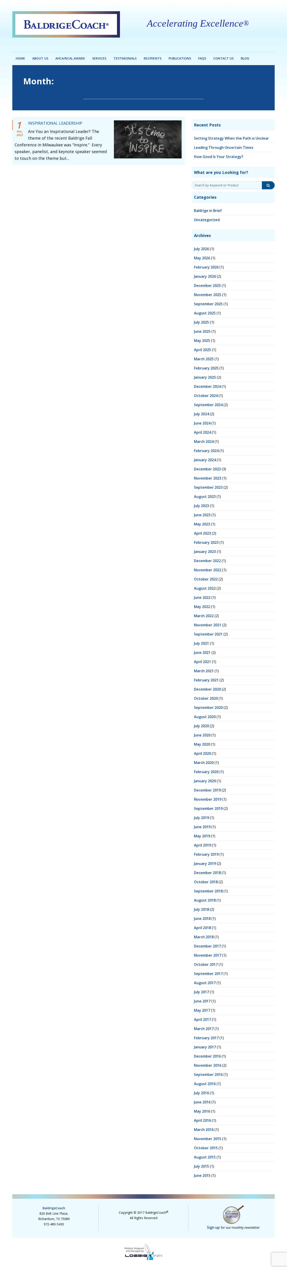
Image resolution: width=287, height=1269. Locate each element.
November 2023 (207, 478)
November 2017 (207, 955)
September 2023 (208, 487)
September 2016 (208, 1074)
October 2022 (206, 579)
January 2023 (205, 551)
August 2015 (205, 1157)
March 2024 (204, 441)
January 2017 (205, 1047)
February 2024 (206, 450)
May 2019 (202, 836)
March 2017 (204, 1028)
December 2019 (207, 790)
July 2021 (201, 643)
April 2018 (202, 927)
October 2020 (206, 698)
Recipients (152, 58)
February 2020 (206, 771)
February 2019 (206, 854)
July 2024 (201, 414)
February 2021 (206, 680)
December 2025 (207, 285)
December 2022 (207, 560)
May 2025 (202, 340)
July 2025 (201, 322)
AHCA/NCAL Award (70, 58)
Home (20, 58)
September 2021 (208, 634)
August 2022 (205, 588)
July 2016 (201, 1092)
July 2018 (201, 909)
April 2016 (202, 1120)
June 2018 (202, 918)
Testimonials (125, 58)
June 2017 (202, 1001)
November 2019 (207, 799)
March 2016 (204, 1129)
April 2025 (202, 349)
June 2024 (202, 423)
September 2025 (208, 303)
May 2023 (202, 524)
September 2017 (208, 973)
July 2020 (201, 725)
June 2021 (202, 652)
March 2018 (204, 936)
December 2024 (207, 386)
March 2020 (204, 762)
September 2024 (208, 404)
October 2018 (206, 881)
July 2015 (201, 1166)
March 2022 (204, 615)
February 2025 (206, 368)
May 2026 (202, 258)
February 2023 (206, 542)
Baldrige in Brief (208, 210)
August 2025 (205, 313)
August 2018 (205, 900)
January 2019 (205, 863)
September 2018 (208, 891)
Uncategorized (207, 219)
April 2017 (202, 1019)
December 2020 (207, 689)
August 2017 (205, 982)
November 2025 (207, 294)
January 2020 (205, 780)
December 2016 (207, 1056)
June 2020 (202, 735)
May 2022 (202, 606)
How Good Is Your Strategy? (218, 156)
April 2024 (202, 432)
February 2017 (206, 1037)
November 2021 (207, 625)
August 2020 (205, 716)
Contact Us (223, 58)
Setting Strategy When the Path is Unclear (231, 138)
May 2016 (202, 1111)
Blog (245, 58)
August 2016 (205, 1083)
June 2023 (202, 514)
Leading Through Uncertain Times (223, 147)
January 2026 (205, 276)
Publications (180, 58)
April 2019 (202, 845)
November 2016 (207, 1065)
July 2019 (201, 817)
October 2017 (206, 964)
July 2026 (201, 248)
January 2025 (205, 377)
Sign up (213, 1227)
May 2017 (202, 1010)
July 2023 (201, 505)
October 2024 (206, 395)
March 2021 (204, 670)
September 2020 (208, 707)
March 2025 (204, 358)
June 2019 (202, 826)
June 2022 (202, 597)
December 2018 (207, 872)
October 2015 (206, 1147)
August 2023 (205, 496)
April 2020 (202, 753)
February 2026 (206, 267)
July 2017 (201, 992)
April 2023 (202, 533)
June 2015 (202, 1175)
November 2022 (207, 569)
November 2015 (207, 1138)
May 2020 (202, 744)
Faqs (202, 58)
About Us (40, 58)
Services (99, 58)
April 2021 (202, 661)
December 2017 (207, 946)
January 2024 (205, 459)
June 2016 (202, 1102)
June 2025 (202, 331)
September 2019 (208, 808)
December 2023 (207, 469)
